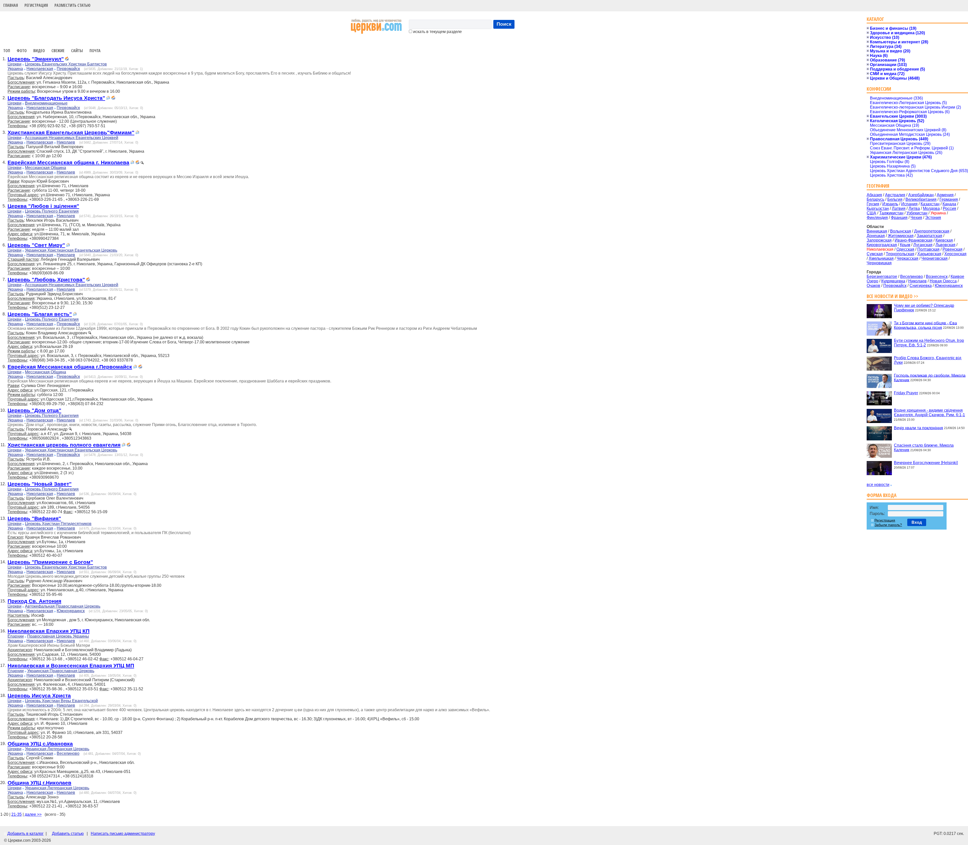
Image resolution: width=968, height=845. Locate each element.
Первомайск (68, 69)
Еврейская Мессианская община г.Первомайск (70, 367)
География (878, 185)
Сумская (875, 254)
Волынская (900, 231)
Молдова (931, 208)
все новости (878, 484)
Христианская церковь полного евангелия (64, 445)
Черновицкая (879, 263)
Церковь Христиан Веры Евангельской (61, 701)
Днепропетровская (931, 231)
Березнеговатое (882, 276)
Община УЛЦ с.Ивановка (40, 743)
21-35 (16, 814)
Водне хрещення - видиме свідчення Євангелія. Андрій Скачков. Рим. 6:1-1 (929, 412)
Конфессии (879, 88)
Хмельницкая (881, 258)
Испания (909, 204)
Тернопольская (900, 254)
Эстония (933, 217)
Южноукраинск (71, 611)
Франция (899, 217)
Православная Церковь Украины (58, 636)
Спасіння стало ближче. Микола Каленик (924, 447)
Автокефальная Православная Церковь (62, 606)
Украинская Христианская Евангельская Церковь (71, 250)
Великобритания (920, 199)
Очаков (873, 285)
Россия (949, 208)
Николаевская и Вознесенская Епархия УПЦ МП (71, 665)
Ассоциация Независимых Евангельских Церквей (71, 138)
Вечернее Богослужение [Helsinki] (926, 463)
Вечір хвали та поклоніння (918, 428)
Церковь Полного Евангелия (52, 211)
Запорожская (879, 240)
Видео (39, 50)
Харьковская (929, 254)
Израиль (890, 204)
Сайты (77, 50)
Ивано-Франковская (913, 240)
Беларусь (875, 199)
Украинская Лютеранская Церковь (57, 749)
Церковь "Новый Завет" (40, 484)
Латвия (898, 208)
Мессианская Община (45, 168)
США (871, 213)
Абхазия (874, 195)
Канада (949, 204)
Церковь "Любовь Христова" (46, 279)
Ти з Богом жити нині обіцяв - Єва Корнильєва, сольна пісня (925, 325)
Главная (10, 5)
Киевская (944, 240)
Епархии (16, 636)
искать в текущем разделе (437, 31)
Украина (15, 69)
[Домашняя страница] (67, 59)
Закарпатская (929, 236)
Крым (905, 245)
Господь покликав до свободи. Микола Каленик (929, 377)
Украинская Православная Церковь (60, 671)
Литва (914, 208)
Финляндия (877, 217)
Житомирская (901, 236)
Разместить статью (72, 5)
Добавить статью (68, 833)
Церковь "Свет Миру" (36, 245)
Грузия (873, 204)
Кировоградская (882, 245)
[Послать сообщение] (108, 98)
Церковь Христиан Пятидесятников (58, 524)
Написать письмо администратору (123, 833)
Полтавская (928, 249)
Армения (945, 195)
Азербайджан (921, 195)
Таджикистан (891, 213)
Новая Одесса (943, 281)
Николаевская (39, 69)
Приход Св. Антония (34, 601)
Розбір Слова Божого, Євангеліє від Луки (927, 360)
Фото (22, 50)
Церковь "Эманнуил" (36, 59)
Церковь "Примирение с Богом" (50, 562)
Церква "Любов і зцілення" (43, 206)
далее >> (33, 814)
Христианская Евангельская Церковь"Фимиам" (71, 132)
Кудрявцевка (893, 281)
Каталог (875, 19)
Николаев (66, 142)
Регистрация (36, 5)
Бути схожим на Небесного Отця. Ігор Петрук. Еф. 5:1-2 (929, 342)
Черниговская (934, 258)
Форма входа (881, 495)
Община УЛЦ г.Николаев (39, 783)
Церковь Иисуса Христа (39, 695)
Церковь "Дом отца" (34, 410)
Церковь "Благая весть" (40, 314)
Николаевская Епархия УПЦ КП (48, 631)
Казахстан (930, 204)
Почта (95, 50)
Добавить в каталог (25, 833)
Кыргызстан (878, 208)
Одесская (905, 249)
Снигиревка (921, 285)
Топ (6, 50)
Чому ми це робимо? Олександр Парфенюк (924, 307)
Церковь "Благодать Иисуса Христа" (56, 98)
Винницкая (877, 231)
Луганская (922, 245)
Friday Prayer (906, 393)
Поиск (504, 24)
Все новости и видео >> (892, 296)
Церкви (14, 64)
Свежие (58, 50)
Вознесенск (937, 276)
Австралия (895, 195)
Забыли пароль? (888, 525)
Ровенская (952, 249)
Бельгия (894, 199)
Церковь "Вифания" (34, 518)
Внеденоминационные (46, 103)
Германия (949, 199)
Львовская (945, 245)
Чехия (916, 217)
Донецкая (876, 236)
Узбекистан (916, 213)
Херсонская (955, 254)
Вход (917, 522)
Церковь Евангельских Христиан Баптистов (66, 64)
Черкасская (907, 258)
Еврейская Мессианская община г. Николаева (68, 162)
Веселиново (68, 753)
